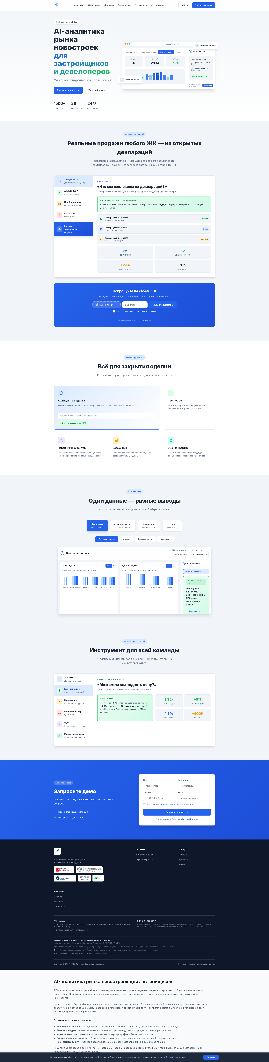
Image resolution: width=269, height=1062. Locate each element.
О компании (157, 5)
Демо (182, 864)
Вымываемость (145, 539)
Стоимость (141, 5)
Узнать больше (96, 90)
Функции (79, 5)
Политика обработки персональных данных (196, 964)
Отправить (208, 85)
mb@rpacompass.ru (143, 859)
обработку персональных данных (141, 311)
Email (180, 792)
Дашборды (94, 5)
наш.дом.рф (146, 320)
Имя (145, 780)
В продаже (165, 539)
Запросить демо (203, 5)
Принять (211, 1057)
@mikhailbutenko (189, 819)
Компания (183, 780)
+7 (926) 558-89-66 (144, 854)
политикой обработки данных (171, 1057)
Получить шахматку (163, 305)
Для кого (109, 5)
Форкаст (126, 539)
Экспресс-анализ (106, 539)
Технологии (124, 5)
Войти (184, 5)
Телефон (147, 792)
